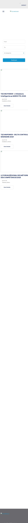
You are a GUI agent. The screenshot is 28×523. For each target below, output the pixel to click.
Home (11, 22)
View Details (7, 106)
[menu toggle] (3, 11)
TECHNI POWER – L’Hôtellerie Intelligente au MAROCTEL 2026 (13, 95)
